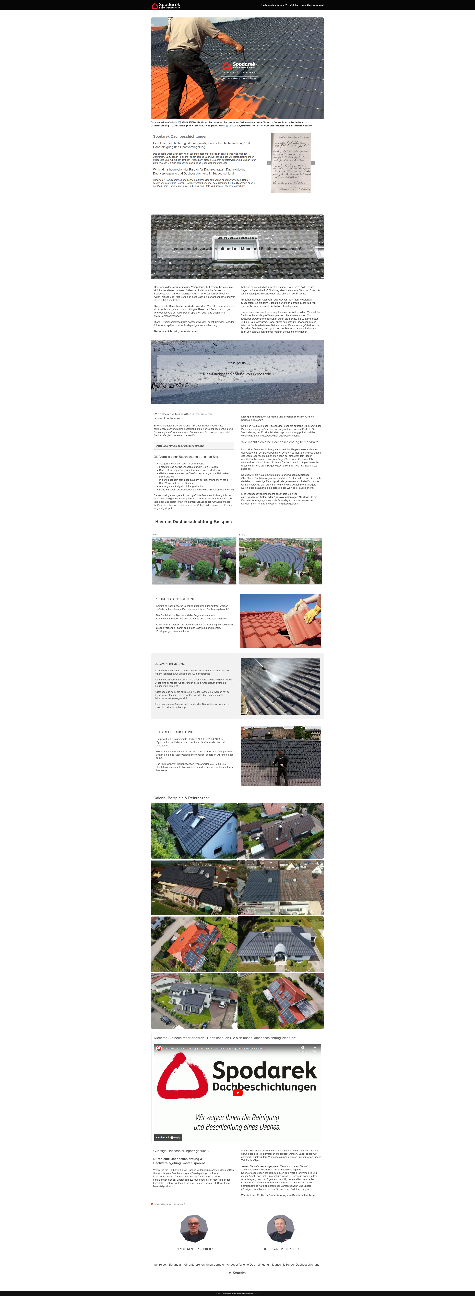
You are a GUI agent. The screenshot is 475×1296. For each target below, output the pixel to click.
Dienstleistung (186, 209)
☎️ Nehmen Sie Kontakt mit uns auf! (168, 1204)
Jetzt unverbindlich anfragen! (307, 5)
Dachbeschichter (162, 209)
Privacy (257, 1293)
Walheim (173, 122)
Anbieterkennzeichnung (247, 1293)
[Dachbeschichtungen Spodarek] (167, 5)
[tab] (162, 209)
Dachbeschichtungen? (274, 5)
